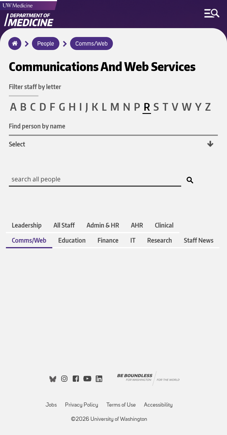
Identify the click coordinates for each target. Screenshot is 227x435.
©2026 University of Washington (109, 419)
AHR (137, 225)
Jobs (51, 405)
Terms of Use (121, 405)
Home (13, 47)
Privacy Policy (81, 405)
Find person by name (37, 126)
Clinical (164, 225)
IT (132, 240)
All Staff (64, 225)
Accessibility (158, 405)
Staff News (198, 240)
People (45, 44)
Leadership (27, 225)
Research (159, 240)
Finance (108, 240)
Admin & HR (103, 225)
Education (72, 240)
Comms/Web (91, 44)
